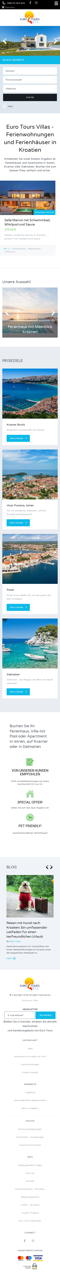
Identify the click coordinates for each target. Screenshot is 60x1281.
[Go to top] (51, 1272)
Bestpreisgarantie (30, 1197)
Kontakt (30, 1181)
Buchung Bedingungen (30, 1129)
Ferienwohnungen (30, 1064)
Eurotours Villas (30, 1000)
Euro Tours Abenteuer (30, 1220)
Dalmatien (13, 674)
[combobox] (30, 79)
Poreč (10, 589)
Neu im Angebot (30, 1108)
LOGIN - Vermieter (30, 1205)
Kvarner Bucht (16, 424)
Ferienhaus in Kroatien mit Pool (30, 1056)
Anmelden (46, 1015)
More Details (16, 438)
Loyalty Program (30, 1213)
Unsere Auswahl (30, 1072)
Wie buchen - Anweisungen (30, 1137)
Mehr (9, 958)
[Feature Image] (30, 896)
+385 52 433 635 (16, 3)
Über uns (30, 1173)
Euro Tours (15, 941)
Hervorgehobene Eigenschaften (30, 1100)
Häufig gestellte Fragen (30, 1165)
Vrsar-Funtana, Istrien (20, 505)
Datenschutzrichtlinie (30, 1145)
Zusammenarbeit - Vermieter (30, 1189)
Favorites (10, 7)
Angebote (30, 1092)
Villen (30, 1048)
